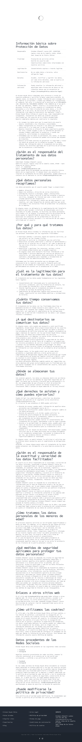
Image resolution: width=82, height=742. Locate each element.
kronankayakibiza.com (35, 596)
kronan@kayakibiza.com (64, 719)
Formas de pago (35, 719)
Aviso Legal (34, 712)
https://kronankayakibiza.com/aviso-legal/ (46, 91)
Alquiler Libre (8, 719)
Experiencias (7, 722)
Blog (4, 725)
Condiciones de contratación (40, 722)
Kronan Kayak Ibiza (10, 712)
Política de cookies (37, 725)
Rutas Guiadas (8, 715)
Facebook (22, 650)
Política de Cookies (45, 635)
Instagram (22, 651)
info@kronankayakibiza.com (30, 168)
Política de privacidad (38, 715)
